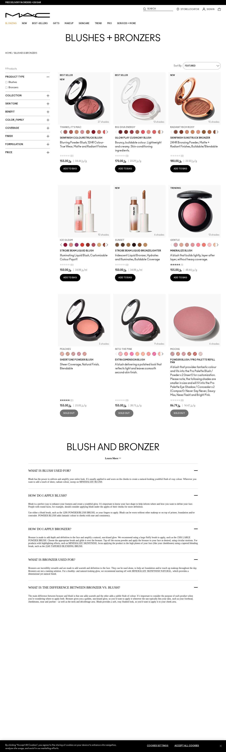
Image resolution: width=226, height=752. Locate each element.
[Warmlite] (139, 245)
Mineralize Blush (90, 482)
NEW (24, 23)
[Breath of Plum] (79, 354)
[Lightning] (99, 245)
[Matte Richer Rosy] (181, 132)
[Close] (220, 746)
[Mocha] (172, 354)
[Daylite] (123, 245)
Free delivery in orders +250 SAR (23, 2)
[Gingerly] (88, 132)
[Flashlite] (128, 245)
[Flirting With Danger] (204, 245)
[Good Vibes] (65, 245)
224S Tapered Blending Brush (63, 546)
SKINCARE (84, 23)
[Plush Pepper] (132, 132)
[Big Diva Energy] (120, 132)
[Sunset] (117, 245)
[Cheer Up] (148, 132)
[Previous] (61, 132)
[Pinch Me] (84, 354)
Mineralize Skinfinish (82, 543)
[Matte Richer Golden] (215, 132)
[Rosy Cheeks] (132, 354)
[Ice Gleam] (71, 245)
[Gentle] (176, 245)
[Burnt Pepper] (195, 354)
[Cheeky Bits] (148, 354)
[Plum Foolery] (183, 354)
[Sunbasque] (76, 132)
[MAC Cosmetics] (27, 15)
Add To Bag (70, 169)
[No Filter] (71, 132)
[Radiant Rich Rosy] (176, 132)
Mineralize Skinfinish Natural (151, 571)
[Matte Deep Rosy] (209, 132)
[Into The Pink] (120, 354)
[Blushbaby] (82, 132)
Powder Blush (47, 515)
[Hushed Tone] (137, 354)
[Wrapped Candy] (154, 354)
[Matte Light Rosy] (198, 132)
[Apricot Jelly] (82, 245)
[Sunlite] (145, 245)
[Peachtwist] (99, 132)
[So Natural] (160, 132)
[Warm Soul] (215, 245)
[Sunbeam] (134, 245)
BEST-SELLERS (40, 23)
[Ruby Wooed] (93, 132)
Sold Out (69, 413)
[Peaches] (62, 354)
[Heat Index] (143, 132)
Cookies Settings (157, 746)
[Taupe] (200, 354)
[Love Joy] (181, 245)
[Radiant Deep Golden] (204, 132)
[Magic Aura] (76, 245)
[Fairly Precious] (160, 354)
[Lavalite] (105, 245)
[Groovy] (154, 132)
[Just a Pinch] (143, 354)
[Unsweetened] (88, 245)
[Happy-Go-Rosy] (198, 245)
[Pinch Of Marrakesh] (126, 132)
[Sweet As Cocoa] (189, 354)
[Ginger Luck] (137, 132)
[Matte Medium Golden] (192, 132)
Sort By (177, 66)
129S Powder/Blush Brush (79, 512)
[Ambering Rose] (178, 354)
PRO (109, 23)
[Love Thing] (187, 245)
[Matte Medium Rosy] (187, 132)
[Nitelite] (93, 245)
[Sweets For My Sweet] (126, 354)
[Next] (106, 132)
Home (8, 53)
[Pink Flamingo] (105, 132)
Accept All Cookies (187, 746)
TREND (98, 23)
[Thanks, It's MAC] (65, 132)
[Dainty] (209, 245)
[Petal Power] (192, 245)
